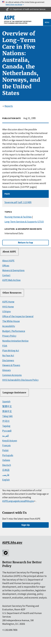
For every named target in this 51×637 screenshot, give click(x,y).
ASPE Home (8, 301)
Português (7, 455)
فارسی (5, 474)
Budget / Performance (13, 331)
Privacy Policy (9, 335)
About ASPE (9, 251)
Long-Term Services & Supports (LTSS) (24, 221)
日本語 (5, 470)
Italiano (6, 460)
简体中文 (7, 411)
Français (6, 445)
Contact (6, 275)
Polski (5, 450)
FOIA (4, 345)
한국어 (5, 421)
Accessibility (8, 326)
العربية (5, 435)
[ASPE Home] (17, 20)
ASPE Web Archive (11, 280)
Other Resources (12, 292)
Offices (5, 265)
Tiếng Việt (7, 416)
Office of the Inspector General (17, 316)
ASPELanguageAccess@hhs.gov (18, 501)
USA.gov (6, 311)
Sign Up (25, 524)
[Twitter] (5, 552)
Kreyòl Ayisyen (9, 440)
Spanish (6, 401)
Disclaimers (8, 360)
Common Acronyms (12, 375)
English (6, 479)
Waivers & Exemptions (13, 270)
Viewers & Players (11, 365)
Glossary (6, 370)
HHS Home (8, 306)
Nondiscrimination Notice (15, 340)
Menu (47, 22)
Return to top (25, 242)
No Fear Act (8, 355)
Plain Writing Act (10, 350)
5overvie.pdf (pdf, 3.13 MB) (18, 202)
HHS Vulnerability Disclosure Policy (20, 379)
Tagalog (6, 425)
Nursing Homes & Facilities (18, 216)
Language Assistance (14, 392)
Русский (6, 430)
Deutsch (6, 465)
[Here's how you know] (25, 3)
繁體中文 (7, 406)
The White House (11, 321)
